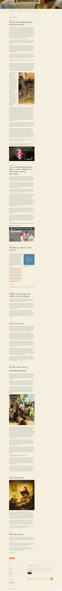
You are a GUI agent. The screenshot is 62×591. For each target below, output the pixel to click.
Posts (16, 10)
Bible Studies (21, 10)
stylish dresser (13, 513)
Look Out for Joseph (16, 478)
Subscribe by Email (33, 565)
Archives (34, 10)
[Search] (51, 579)
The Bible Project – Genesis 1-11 (14, 225)
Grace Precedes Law (16, 323)
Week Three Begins (16, 534)
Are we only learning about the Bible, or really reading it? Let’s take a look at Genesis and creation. (21, 170)
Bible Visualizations (28, 10)
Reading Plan (11, 10)
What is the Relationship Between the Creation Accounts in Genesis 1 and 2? (21, 223)
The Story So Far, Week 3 (18, 367)
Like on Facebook (11, 583)
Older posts (12, 558)
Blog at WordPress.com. (12, 588)
